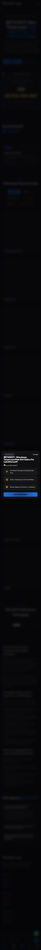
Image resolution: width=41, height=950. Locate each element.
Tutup (35, 454)
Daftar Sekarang (20, 494)
